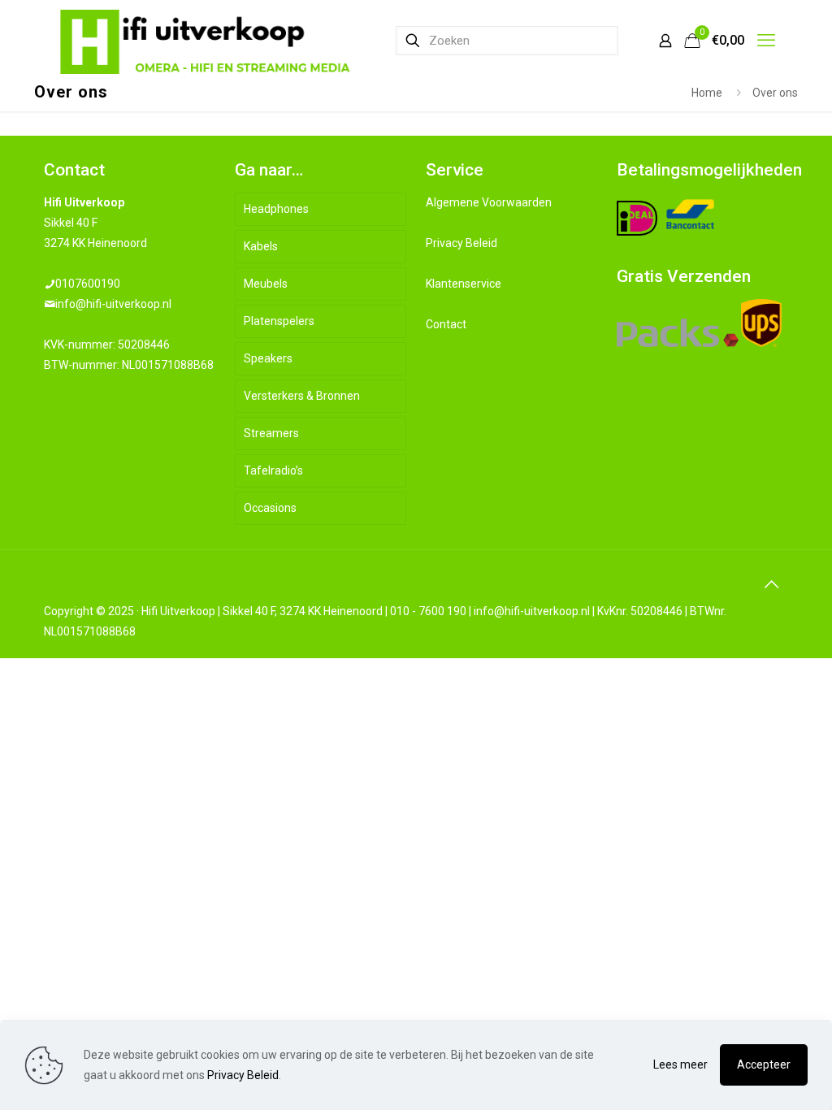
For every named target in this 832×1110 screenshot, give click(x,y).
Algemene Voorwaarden (489, 202)
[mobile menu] (766, 40)
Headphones (276, 208)
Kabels (261, 246)
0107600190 (87, 283)
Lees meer (680, 1064)
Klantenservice (463, 283)
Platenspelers (279, 320)
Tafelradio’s (273, 470)
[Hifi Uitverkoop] (205, 40)
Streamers (271, 433)
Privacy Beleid (461, 242)
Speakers (268, 358)
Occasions (270, 507)
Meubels (266, 283)
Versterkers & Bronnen (302, 395)
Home (706, 92)
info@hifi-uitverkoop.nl (113, 303)
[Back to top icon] (771, 584)
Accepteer (764, 1064)
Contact (446, 324)
